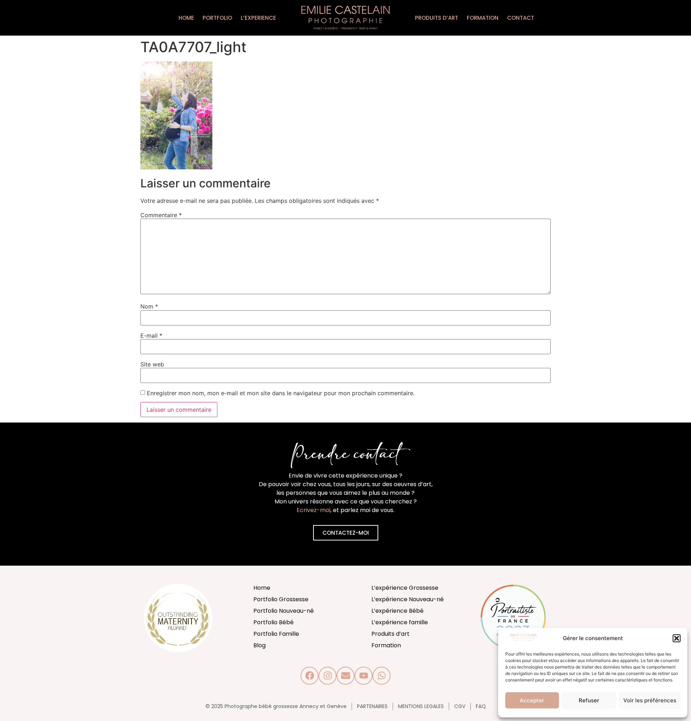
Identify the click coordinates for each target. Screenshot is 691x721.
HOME (186, 18)
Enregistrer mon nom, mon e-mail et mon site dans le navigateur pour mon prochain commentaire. (281, 393)
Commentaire (161, 215)
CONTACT (520, 18)
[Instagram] (328, 676)
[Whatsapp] (381, 676)
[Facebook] (310, 676)
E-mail (151, 335)
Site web (152, 364)
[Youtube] (363, 676)
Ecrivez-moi (313, 510)
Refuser (589, 700)
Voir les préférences (649, 700)
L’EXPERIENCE (258, 18)
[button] (676, 638)
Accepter (532, 700)
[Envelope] (345, 676)
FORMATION (482, 18)
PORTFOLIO (217, 18)
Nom (149, 306)
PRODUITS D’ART (436, 18)
